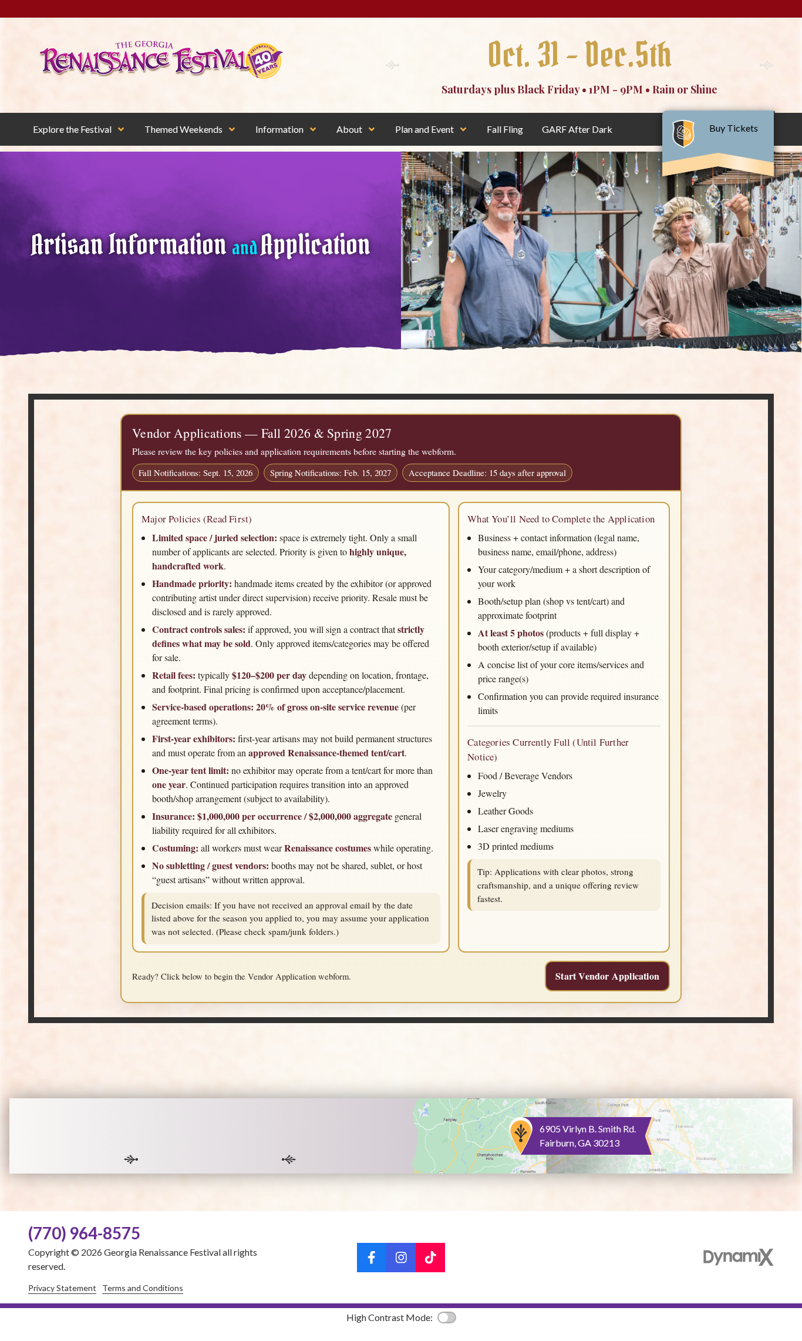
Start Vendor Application (607, 976)
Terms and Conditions (142, 1288)
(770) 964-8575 (84, 1233)
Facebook (371, 1257)
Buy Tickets (734, 127)
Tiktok (430, 1257)
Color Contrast (446, 1317)
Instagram (401, 1257)
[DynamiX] (738, 1257)
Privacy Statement (62, 1288)
